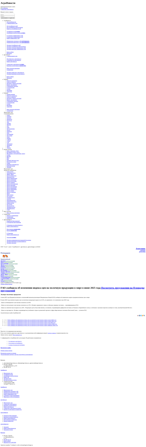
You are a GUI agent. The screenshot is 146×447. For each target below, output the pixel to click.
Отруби (9, 199)
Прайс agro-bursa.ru (12, 61)
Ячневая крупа (11, 208)
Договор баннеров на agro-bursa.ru (15, 74)
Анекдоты (9, 91)
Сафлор (9, 139)
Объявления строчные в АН (18, 41)
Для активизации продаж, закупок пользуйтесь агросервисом (17, 354)
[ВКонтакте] (139, 315)
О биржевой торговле (12, 86)
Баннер (12, 230)
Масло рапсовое (11, 185)
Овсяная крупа (11, 197)
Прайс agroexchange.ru (12, 226)
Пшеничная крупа (11, 201)
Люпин (9, 123)
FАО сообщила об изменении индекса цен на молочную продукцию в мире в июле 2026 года (32, 320)
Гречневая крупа (11, 173)
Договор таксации (11, 243)
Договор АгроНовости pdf (13, 45)
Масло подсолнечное (12, 184)
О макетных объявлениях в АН (15, 37)
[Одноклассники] (143, 315)
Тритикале (9, 143)
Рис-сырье (9, 135)
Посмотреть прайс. (6, 347)
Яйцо (8, 146)
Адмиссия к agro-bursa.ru (7, 9)
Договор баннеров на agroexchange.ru (16, 241)
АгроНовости (4, 370)
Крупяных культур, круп (13, 152)
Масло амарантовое (12, 178)
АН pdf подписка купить (10, 380)
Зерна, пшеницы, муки (13, 151)
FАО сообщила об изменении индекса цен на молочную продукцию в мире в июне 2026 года (32, 321)
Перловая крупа (11, 200)
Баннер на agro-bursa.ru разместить (13, 409)
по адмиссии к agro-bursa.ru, (15, 341)
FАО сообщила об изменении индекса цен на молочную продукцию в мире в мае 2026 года (31, 322)
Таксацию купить (8, 429)
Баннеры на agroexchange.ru (11, 417)
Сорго (8, 141)
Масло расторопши (12, 186)
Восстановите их (17, 335)
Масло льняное (11, 182)
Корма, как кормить (12, 84)
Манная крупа (10, 177)
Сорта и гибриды (11, 82)
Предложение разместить (10, 419)
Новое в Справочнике (12, 215)
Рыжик (9, 138)
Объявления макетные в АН (18, 42)
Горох (8, 115)
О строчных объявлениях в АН (15, 35)
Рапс (8, 133)
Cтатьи (8, 89)
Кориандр (9, 119)
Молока (9, 156)
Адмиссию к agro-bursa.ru (15, 64)
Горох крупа (10, 171)
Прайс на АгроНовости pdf (14, 28)
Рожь (8, 137)
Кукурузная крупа (11, 175)
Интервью (9, 90)
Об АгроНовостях (11, 22)
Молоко (9, 124)
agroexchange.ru (4, 412)
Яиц (8, 159)
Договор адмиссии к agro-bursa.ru (15, 72)
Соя (8, 142)
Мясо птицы (10, 194)
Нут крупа (9, 196)
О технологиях (10, 87)
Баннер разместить (8, 421)
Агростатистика (11, 218)
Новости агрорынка (12, 80)
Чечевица (9, 145)
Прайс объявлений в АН (13, 38)
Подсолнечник (11, 128)
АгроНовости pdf (13, 31)
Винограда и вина (11, 161)
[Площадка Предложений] (5, 259)
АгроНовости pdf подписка (16, 33)
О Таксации (10, 233)
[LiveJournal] (144, 315)
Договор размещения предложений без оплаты (19, 240)
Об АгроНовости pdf (12, 26)
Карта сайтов (10, 52)
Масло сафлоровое (12, 189)
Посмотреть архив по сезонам (8, 353)
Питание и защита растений (14, 83)
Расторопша (10, 134)
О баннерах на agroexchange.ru (15, 225)
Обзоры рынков (11, 94)
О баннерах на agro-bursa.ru (14, 60)
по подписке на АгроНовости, (16, 343)
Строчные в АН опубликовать (11, 395)
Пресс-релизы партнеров (13, 68)
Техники (9, 167)
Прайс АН (6, 377)
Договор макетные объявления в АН (16, 49)
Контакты (9, 53)
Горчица (9, 116)
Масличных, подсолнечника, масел (16, 153)
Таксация (6, 427)
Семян (8, 163)
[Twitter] (141, 315)
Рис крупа (9, 204)
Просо (8, 130)
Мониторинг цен (8, 373)
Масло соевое (10, 190)
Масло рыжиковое (11, 188)
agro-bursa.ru (4, 399)
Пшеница (9, 131)
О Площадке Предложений (14, 222)
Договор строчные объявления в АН (16, 48)
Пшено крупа (10, 203)
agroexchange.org (4, 424)
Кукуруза (9, 120)
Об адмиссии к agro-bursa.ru (14, 59)
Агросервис (140, 249)
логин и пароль (52, 333)
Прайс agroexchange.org (13, 234)
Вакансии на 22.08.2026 (10, 442)
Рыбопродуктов (11, 166)
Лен (8, 122)
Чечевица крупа (11, 207)
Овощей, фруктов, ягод (13, 160)
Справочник (10, 69)
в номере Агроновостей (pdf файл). (17, 345)
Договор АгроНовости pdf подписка (16, 46)
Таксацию (11, 237)
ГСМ (8, 210)
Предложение (13, 229)
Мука (8, 193)
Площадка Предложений (13, 221)
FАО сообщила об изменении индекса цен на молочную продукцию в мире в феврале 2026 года (33, 325)
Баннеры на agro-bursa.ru (16, 65)
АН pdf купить (7, 378)
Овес (8, 127)
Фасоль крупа (10, 205)
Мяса (8, 157)
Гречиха (9, 118)
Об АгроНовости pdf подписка (15, 27)
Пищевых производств (13, 164)
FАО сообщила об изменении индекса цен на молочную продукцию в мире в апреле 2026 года (32, 324)
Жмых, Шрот (10, 174)
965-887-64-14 (7, 439)
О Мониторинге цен (12, 23)
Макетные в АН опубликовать (11, 397)
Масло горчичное (11, 179)
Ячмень (9, 148)
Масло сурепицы (11, 192)
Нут (8, 126)
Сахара (8, 155)
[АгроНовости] (4, 8)
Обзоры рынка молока (6, 284)
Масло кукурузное (12, 181)
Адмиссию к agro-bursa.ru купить (12, 408)
